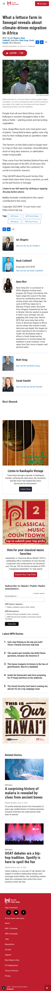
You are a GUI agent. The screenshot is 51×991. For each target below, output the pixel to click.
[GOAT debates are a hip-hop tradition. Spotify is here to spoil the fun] (24, 834)
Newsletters (9, 944)
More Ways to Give (12, 960)
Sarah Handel (23, 380)
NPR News (15, 216)
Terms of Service (11, 971)
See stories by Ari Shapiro (28, 245)
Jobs (7, 939)
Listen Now (25, 489)
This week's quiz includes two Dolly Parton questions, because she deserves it (26, 654)
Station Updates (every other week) (21, 607)
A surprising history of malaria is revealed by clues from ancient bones (24, 792)
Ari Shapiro (15, 38)
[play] (3, 988)
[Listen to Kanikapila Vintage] (25, 443)
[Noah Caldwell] (8, 264)
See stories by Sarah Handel (29, 386)
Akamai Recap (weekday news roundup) (23, 614)
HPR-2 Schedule (11, 934)
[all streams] (47, 988)
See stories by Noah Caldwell (29, 270)
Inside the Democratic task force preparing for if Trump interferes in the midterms (26, 676)
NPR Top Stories (31, 222)
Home (7, 923)
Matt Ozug (24, 40)
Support (8, 955)
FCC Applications (11, 965)
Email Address (11, 596)
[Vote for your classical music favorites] (25, 522)
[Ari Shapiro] (8, 243)
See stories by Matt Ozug (28, 365)
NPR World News (32, 216)
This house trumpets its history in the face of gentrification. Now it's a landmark (27, 665)
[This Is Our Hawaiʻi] (25, 720)
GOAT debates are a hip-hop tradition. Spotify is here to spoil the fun (23, 857)
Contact (8, 950)
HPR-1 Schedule (11, 928)
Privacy (8, 976)
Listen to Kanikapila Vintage (25, 471)
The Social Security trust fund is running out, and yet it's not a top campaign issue (27, 687)
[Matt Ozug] (8, 363)
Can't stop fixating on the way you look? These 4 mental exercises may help (25, 643)
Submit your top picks (25, 574)
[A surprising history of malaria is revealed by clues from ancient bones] (24, 769)
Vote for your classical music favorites (25, 552)
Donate (43, 4)
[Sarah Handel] (8, 384)
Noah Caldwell (24, 260)
